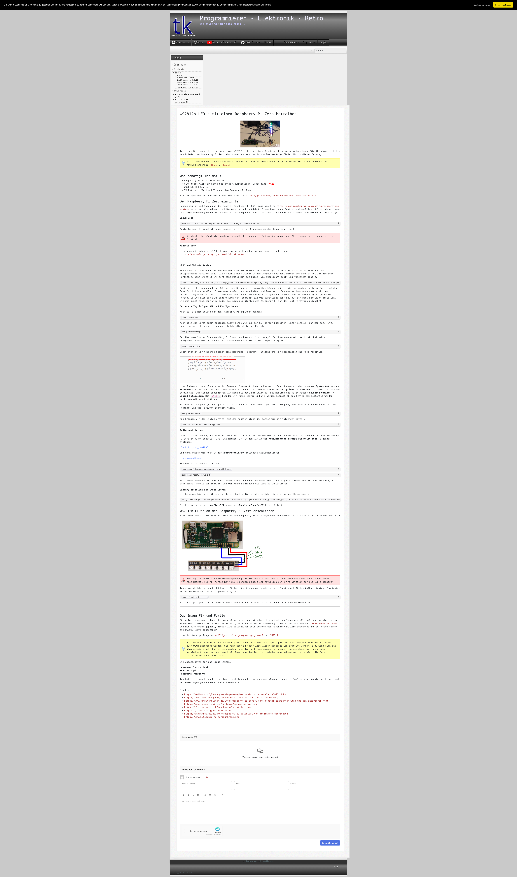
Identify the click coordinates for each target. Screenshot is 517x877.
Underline (193, 795)
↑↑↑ (336, 866)
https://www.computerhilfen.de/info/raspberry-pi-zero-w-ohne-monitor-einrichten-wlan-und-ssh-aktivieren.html (256, 701)
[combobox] (330, 50)
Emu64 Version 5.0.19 (187, 80)
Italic (188, 795)
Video (215, 795)
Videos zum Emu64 (185, 78)
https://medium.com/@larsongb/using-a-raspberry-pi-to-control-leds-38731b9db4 (235, 694)
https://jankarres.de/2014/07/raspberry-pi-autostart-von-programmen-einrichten (236, 713)
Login (323, 42)
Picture (210, 795)
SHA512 (274, 635)
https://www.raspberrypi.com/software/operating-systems (220, 704)
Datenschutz (291, 42)
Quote (198, 795)
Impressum (309, 42)
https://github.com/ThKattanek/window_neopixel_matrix (281, 195)
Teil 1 (213, 165)
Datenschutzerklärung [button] (260, 5)
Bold (183, 795)
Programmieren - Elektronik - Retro (261, 18)
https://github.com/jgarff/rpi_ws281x (208, 710)
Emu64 (178, 73)
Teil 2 (226, 165)
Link (205, 795)
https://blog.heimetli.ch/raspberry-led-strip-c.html (218, 707)
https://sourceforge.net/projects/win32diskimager (212, 254)
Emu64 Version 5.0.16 (187, 87)
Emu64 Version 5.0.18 (187, 82)
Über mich (180, 64)
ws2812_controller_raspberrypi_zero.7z (240, 635)
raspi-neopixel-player (324, 623)
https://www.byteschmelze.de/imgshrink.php (211, 717)
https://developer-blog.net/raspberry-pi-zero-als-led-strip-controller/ (231, 697)
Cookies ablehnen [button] (482, 5)
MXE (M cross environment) (181, 100)
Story (179, 75)
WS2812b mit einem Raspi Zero (187, 95)
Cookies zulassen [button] (503, 5)
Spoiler (222, 795)
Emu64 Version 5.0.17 (187, 85)
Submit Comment (330, 843)
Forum (267, 42)
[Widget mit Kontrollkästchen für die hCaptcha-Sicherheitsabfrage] (202, 831)
